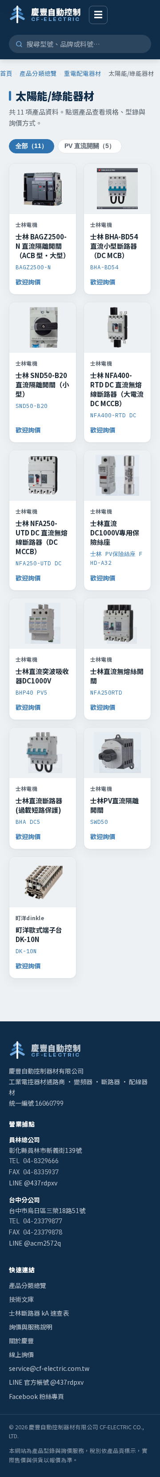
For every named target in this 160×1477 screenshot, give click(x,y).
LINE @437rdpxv (33, 1182)
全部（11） (32, 146)
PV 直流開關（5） (89, 146)
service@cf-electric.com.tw (49, 1368)
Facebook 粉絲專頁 (36, 1396)
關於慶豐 (21, 1340)
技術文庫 (21, 1299)
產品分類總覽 (38, 73)
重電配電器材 (82, 73)
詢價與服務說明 (30, 1326)
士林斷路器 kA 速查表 (39, 1312)
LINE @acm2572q (35, 1242)
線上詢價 (21, 1354)
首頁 (6, 73)
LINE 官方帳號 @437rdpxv (46, 1382)
